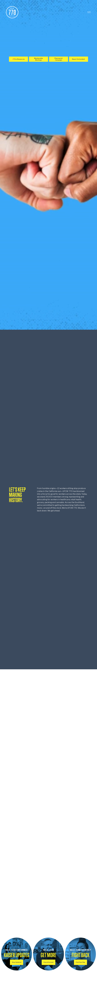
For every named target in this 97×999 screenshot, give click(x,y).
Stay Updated (16, 962)
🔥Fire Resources (18, 59)
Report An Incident (78, 59)
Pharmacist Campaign (58, 59)
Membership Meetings (38, 59)
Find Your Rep (80, 962)
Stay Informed (48, 962)
